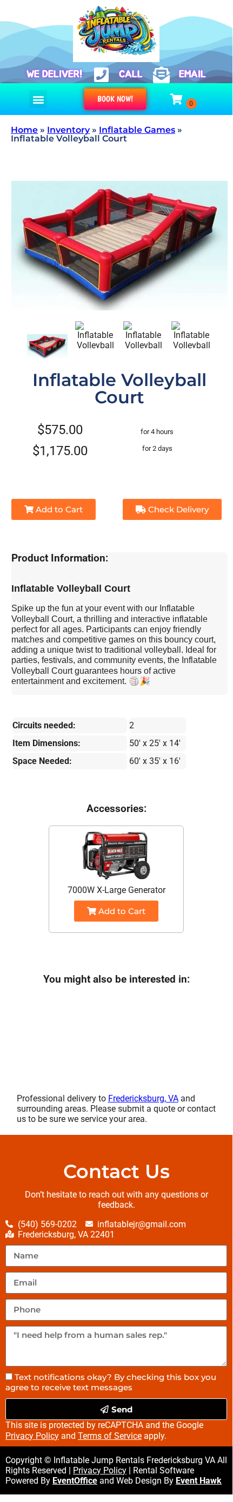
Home (24, 130)
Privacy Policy (32, 1436)
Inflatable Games (137, 130)
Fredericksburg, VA (143, 1098)
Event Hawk (199, 1481)
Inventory (68, 130)
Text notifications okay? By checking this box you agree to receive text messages (110, 1382)
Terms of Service (110, 1436)
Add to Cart (58, 509)
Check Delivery (177, 509)
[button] (38, 99)
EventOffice (74, 1481)
